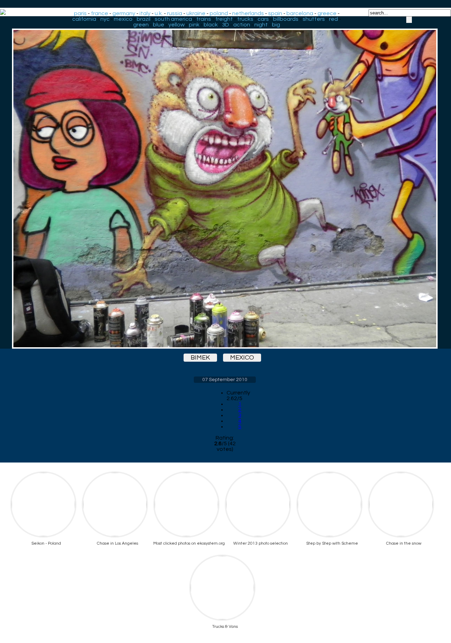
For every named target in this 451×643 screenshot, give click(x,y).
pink (194, 24)
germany (123, 13)
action (241, 24)
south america (173, 19)
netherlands (248, 13)
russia (174, 13)
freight (224, 19)
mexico (123, 19)
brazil (143, 19)
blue (158, 24)
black (211, 24)
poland (219, 13)
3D (225, 24)
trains (203, 19)
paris (80, 13)
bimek (200, 357)
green (141, 24)
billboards (285, 19)
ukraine (195, 13)
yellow (176, 24)
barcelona (299, 13)
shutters (314, 19)
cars (263, 19)
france (99, 13)
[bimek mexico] (224, 182)
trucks (245, 19)
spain (275, 13)
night (261, 24)
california (84, 19)
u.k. (159, 13)
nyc (105, 19)
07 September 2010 (224, 379)
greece (326, 13)
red (333, 19)
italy (145, 13)
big (276, 24)
